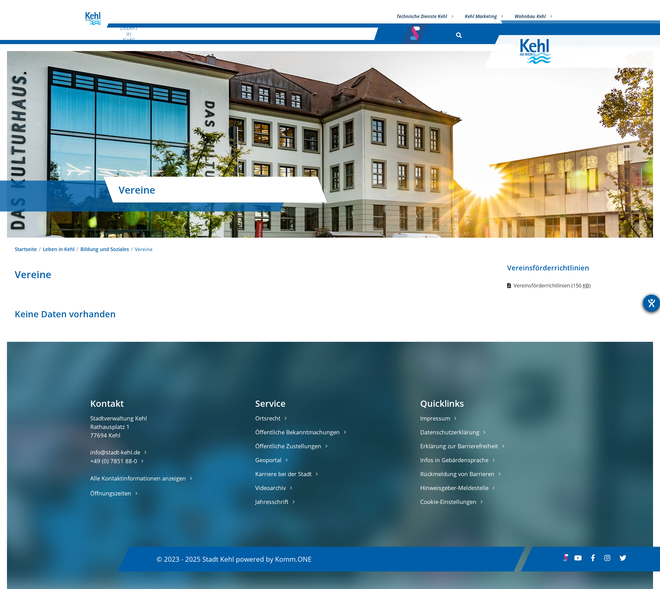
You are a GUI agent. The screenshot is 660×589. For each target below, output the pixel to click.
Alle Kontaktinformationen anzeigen (138, 478)
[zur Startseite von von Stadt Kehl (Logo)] (93, 18)
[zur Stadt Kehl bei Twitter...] (623, 559)
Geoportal (268, 460)
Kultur (179, 33)
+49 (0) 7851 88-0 (113, 461)
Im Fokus (353, 33)
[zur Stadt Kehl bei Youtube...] (578, 559)
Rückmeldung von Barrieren (457, 474)
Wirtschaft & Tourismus (233, 33)
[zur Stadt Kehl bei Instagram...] (607, 559)
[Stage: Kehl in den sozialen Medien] (415, 32)
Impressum (435, 418)
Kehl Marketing (481, 16)
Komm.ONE (293, 558)
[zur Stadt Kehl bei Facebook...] (593, 559)
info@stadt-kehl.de (115, 452)
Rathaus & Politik (297, 33)
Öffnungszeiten (110, 493)
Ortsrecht (267, 418)
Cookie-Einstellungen (448, 501)
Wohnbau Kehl (530, 16)
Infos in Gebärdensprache (454, 460)
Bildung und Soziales (104, 249)
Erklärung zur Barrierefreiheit (459, 446)
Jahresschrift (271, 501)
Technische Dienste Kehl (422, 16)
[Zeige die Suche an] (458, 34)
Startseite (26, 249)
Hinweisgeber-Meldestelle (454, 488)
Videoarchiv (270, 488)
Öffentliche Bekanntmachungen (297, 432)
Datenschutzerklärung (449, 432)
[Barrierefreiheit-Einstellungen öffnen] (651, 303)
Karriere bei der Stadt (283, 474)
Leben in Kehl (128, 33)
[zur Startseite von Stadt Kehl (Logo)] (540, 51)
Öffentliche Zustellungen (288, 446)
